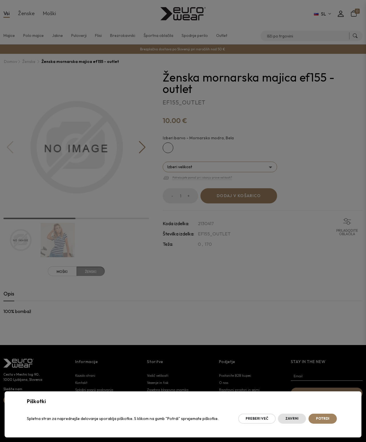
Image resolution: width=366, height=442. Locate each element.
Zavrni (292, 418)
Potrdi (322, 418)
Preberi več (257, 418)
